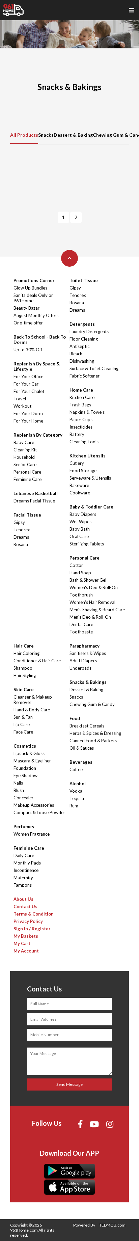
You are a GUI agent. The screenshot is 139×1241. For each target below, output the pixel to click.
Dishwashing (82, 361)
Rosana (20, 544)
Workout (22, 406)
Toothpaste (81, 631)
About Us (23, 899)
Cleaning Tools (84, 441)
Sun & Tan (23, 717)
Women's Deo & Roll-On (94, 587)
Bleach (76, 353)
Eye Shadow (25, 775)
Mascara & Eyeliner (32, 760)
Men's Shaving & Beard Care (97, 609)
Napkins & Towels (87, 412)
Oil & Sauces (82, 748)
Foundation (24, 768)
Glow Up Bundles (30, 288)
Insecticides (81, 427)
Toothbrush (81, 594)
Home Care (81, 390)
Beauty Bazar (26, 308)
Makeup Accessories (33, 805)
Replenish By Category (37, 435)
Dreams (21, 537)
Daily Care (23, 855)
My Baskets (25, 936)
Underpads (80, 668)
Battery (77, 434)
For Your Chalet (28, 391)
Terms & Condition (33, 914)
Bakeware (79, 485)
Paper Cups (81, 419)
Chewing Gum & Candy (92, 704)
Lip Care (21, 724)
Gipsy (19, 522)
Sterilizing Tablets (87, 543)
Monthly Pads (27, 863)
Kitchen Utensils (88, 455)
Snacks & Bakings (88, 682)
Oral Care (79, 536)
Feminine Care (27, 479)
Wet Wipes (80, 521)
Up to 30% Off (27, 349)
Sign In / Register (32, 928)
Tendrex (21, 529)
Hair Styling (24, 675)
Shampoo (22, 668)
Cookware (80, 492)
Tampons (22, 885)
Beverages (81, 762)
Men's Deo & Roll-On (90, 617)
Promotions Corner (34, 280)
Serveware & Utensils (90, 478)
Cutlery (77, 463)
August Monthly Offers (35, 315)
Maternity (23, 877)
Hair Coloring (26, 653)
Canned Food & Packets (93, 740)
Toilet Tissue (84, 280)
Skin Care (23, 689)
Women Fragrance (31, 834)
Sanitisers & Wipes (88, 653)
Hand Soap (80, 572)
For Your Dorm (28, 413)
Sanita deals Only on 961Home (33, 298)
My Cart (21, 943)
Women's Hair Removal (92, 602)
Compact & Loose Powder (39, 812)
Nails (18, 783)
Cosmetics (24, 746)
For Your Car (25, 384)
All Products (24, 135)
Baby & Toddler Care (91, 506)
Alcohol (78, 783)
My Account (26, 951)
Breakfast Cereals (87, 725)
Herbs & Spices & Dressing (95, 733)
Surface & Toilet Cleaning (94, 368)
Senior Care (24, 464)
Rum (74, 805)
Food (75, 718)
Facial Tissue (27, 515)
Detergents (82, 324)
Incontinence (25, 870)
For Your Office (28, 376)
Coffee (76, 769)
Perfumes (23, 826)
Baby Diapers (83, 514)
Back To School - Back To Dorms (39, 339)
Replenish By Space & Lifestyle (36, 366)
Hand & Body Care (31, 709)
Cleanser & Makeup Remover (32, 699)
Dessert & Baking (73, 135)
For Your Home (28, 421)
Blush (18, 790)
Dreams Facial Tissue (34, 500)
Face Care (23, 732)
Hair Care (23, 646)
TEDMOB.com (112, 1225)
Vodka (76, 791)
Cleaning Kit (25, 449)
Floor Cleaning (84, 339)
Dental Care (81, 624)
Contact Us (25, 906)
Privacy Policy (28, 921)
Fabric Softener (85, 376)
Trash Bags (80, 404)
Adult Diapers (83, 660)
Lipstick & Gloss (29, 753)
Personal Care (27, 472)
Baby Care (23, 442)
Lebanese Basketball (35, 493)
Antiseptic (79, 346)
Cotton (77, 565)
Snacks (46, 135)
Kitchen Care (82, 397)
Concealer (23, 797)
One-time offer (28, 322)
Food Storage (83, 470)
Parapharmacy (85, 646)
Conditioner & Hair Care (37, 660)
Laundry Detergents (89, 331)
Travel (19, 398)
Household (24, 457)
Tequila (77, 798)
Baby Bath (80, 529)
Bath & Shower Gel (88, 580)
